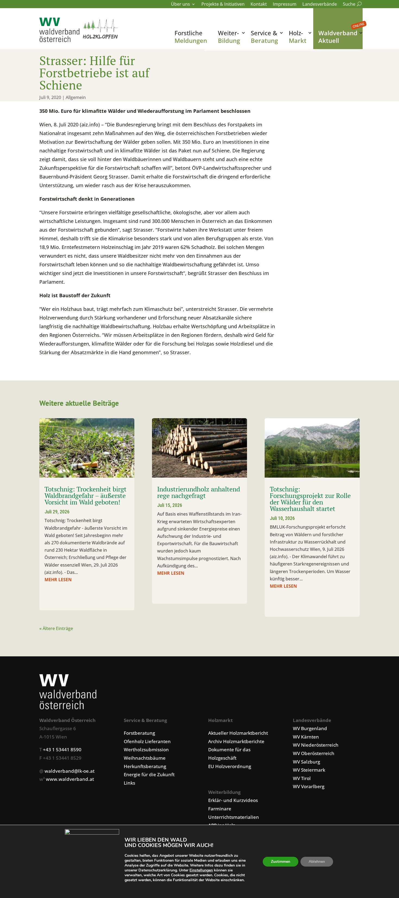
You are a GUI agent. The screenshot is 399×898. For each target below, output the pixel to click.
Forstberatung (139, 733)
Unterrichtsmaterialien (233, 817)
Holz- (297, 36)
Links (129, 783)
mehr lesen (58, 580)
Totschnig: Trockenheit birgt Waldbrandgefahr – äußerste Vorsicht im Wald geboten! (85, 495)
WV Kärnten (306, 737)
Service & (264, 36)
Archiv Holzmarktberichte (236, 741)
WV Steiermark (309, 770)
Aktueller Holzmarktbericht (238, 733)
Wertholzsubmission (146, 749)
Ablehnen (317, 861)
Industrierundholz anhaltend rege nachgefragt (198, 492)
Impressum (284, 4)
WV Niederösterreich (315, 745)
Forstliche (191, 36)
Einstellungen (201, 870)
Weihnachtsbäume (145, 758)
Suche (351, 4)
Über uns (180, 4)
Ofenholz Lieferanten (147, 741)
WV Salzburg (306, 762)
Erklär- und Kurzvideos (233, 800)
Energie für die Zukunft (149, 774)
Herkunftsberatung (145, 766)
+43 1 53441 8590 (62, 749)
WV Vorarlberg (308, 786)
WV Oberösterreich (313, 753)
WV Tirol (302, 778)
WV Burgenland (310, 728)
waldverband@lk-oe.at (69, 771)
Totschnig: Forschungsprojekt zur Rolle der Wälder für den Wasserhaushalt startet (310, 499)
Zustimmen (280, 861)
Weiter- (229, 36)
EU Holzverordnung (229, 766)
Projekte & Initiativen (223, 4)
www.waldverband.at (70, 779)
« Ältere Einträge (56, 628)
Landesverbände (319, 4)
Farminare (219, 809)
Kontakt (259, 4)
